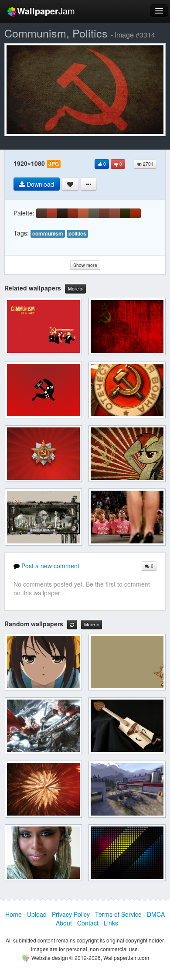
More (74, 288)
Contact (88, 923)
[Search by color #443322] (41, 213)
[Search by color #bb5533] (83, 213)
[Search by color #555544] (93, 213)
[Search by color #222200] (125, 213)
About (64, 923)
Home (13, 914)
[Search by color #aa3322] (52, 213)
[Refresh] (72, 624)
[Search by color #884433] (114, 213)
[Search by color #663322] (104, 213)
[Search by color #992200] (135, 213)
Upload (37, 914)
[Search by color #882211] (73, 213)
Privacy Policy (71, 914)
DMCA (156, 914)
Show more (85, 265)
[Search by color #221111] (62, 213)
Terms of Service (118, 914)
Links (111, 923)
